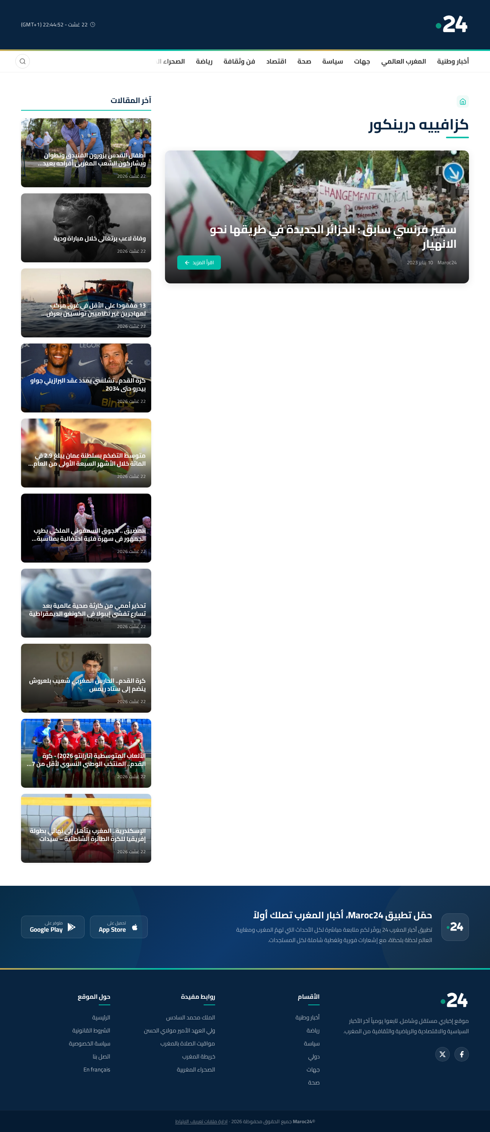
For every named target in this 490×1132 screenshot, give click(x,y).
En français (96, 1069)
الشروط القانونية (91, 1030)
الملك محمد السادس (190, 1017)
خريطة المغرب (198, 1056)
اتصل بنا (101, 1056)
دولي (314, 1056)
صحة (304, 61)
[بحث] (22, 61)
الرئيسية (101, 1017)
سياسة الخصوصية (89, 1043)
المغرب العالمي (403, 61)
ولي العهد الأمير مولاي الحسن (179, 1030)
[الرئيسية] (463, 101)
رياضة (204, 61)
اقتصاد (276, 61)
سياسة (332, 61)
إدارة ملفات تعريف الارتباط (201, 1121)
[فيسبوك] (461, 1054)
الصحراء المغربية (161, 61)
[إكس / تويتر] (442, 1054)
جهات (362, 61)
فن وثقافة (239, 61)
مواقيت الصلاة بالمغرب (187, 1043)
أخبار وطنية (453, 61)
